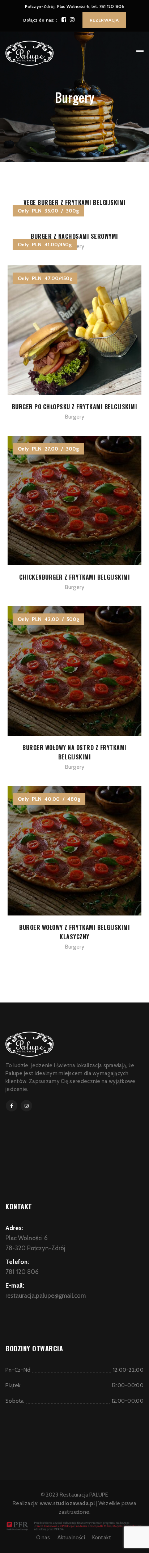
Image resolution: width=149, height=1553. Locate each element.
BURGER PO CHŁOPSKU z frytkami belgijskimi (74, 406)
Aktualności (71, 1537)
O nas (43, 1537)
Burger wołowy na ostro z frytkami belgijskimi (74, 752)
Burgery (74, 416)
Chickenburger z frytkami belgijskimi (74, 577)
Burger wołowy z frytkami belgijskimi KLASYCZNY (74, 932)
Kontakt (101, 1537)
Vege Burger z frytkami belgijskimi (75, 202)
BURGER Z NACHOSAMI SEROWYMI (74, 236)
